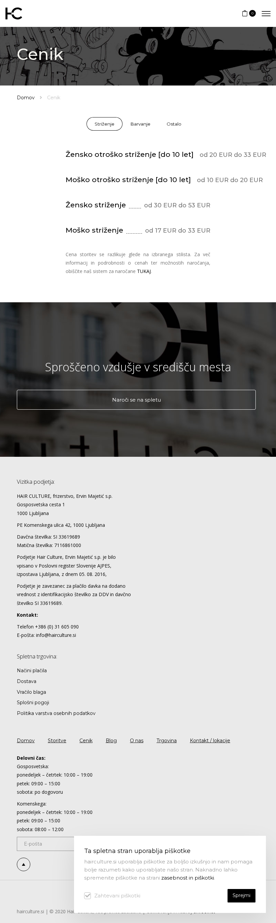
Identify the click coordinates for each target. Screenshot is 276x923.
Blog (111, 741)
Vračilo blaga (31, 692)
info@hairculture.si (56, 635)
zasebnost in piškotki (187, 878)
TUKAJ (144, 271)
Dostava (26, 681)
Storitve (57, 741)
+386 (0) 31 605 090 (57, 626)
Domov (26, 98)
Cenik (86, 741)
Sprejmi (241, 895)
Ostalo (174, 124)
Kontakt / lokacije (210, 741)
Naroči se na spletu (136, 400)
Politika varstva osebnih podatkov (56, 713)
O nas (136, 741)
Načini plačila (32, 671)
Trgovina (167, 741)
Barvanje (140, 124)
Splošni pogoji (33, 702)
